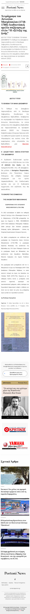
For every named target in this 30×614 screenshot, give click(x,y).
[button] (3, 8)
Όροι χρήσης (5, 585)
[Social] (15, 579)
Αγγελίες (11, 583)
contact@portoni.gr (15, 588)
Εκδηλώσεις (5, 583)
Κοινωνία (5, 65)
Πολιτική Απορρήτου (19, 583)
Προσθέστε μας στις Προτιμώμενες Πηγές (13, 373)
